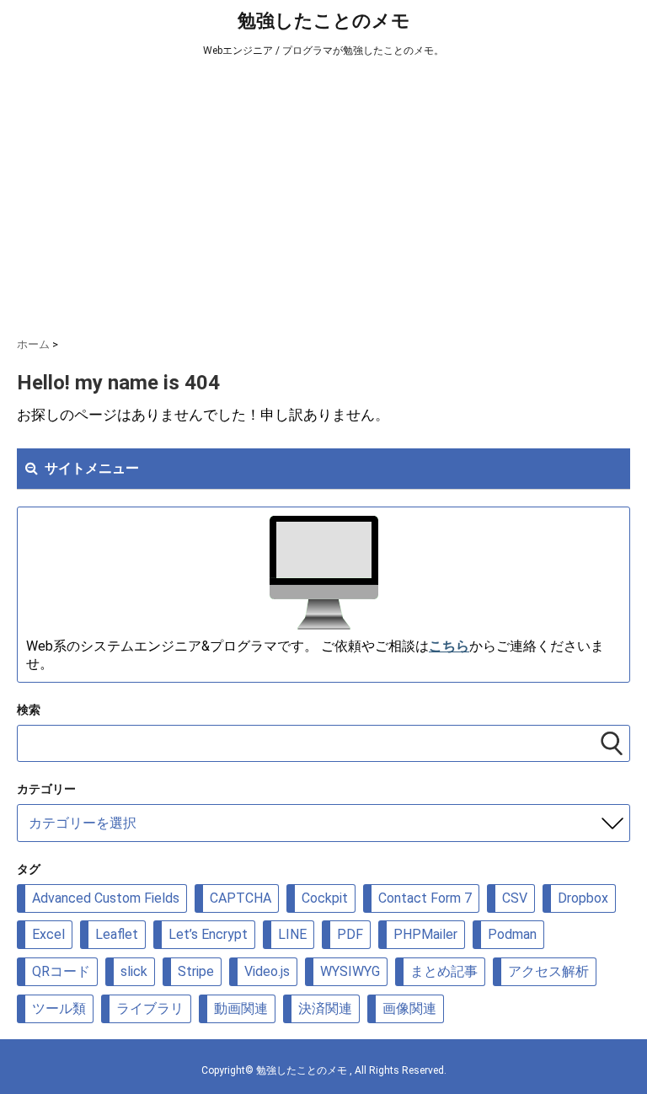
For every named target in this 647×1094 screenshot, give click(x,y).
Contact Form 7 (425, 898)
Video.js (267, 971)
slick (133, 971)
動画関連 (241, 1008)
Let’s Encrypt (208, 934)
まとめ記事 (444, 971)
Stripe (196, 971)
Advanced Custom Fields (105, 898)
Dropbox (583, 898)
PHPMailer (425, 934)
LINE (292, 934)
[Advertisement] (323, 194)
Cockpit (325, 898)
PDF (350, 934)
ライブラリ (150, 1008)
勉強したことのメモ (324, 20)
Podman (512, 934)
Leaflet (116, 934)
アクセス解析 (548, 971)
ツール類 (59, 1008)
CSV (514, 898)
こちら (449, 646)
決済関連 (325, 1008)
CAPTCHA (240, 898)
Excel (48, 934)
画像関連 (409, 1008)
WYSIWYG (350, 971)
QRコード (61, 971)
